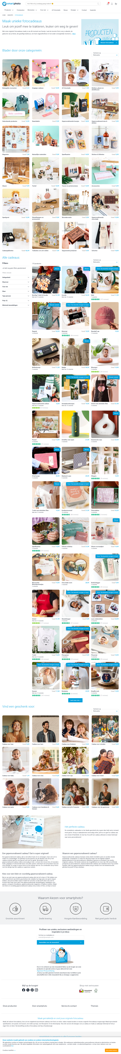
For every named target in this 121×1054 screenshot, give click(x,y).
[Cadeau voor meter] (105, 760)
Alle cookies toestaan (111, 1050)
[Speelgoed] (15, 202)
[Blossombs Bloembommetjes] (46, 567)
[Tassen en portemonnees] (75, 170)
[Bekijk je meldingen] (112, 3)
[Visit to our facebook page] (24, 990)
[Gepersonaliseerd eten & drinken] (105, 105)
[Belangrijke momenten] (15, 72)
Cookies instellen (8, 1050)
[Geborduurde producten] (15, 105)
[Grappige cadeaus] (45, 72)
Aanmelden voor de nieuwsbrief (49, 942)
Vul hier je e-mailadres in (46, 935)
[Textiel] (45, 170)
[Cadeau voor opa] (75, 760)
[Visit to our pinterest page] (32, 990)
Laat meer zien (75, 700)
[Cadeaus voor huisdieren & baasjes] (45, 791)
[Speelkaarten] (75, 139)
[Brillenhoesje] (46, 352)
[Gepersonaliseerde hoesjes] (75, 105)
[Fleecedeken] (105, 495)
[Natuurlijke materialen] (45, 139)
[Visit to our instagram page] (36, 990)
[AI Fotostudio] (75, 72)
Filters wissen (6, 273)
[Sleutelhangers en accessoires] (45, 202)
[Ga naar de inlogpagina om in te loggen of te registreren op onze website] (108, 3)
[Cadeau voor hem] (45, 728)
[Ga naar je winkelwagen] (116, 3)
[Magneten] (15, 139)
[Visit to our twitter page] (28, 990)
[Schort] (46, 603)
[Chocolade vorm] (75, 567)
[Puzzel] (46, 424)
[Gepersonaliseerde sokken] (46, 388)
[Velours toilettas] (75, 531)
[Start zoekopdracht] (98, 4)
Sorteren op (97, 53)
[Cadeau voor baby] (15, 760)
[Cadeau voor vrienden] (105, 728)
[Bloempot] (105, 352)
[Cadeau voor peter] (15, 791)
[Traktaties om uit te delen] (45, 235)
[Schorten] (105, 235)
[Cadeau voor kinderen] (75, 728)
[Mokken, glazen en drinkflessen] (105, 72)
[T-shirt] (46, 639)
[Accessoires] (105, 170)
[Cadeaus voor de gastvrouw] (105, 791)
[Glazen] (15, 170)
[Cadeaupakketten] (15, 235)
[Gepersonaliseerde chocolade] (105, 202)
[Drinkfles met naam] (75, 424)
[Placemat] (105, 639)
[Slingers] (105, 460)
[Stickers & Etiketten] (105, 139)
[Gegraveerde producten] (75, 235)
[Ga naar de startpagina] (11, 4)
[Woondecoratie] (75, 202)
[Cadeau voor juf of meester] (75, 791)
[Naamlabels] (45, 105)
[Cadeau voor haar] (15, 728)
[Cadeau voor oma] (45, 760)
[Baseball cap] (105, 316)
